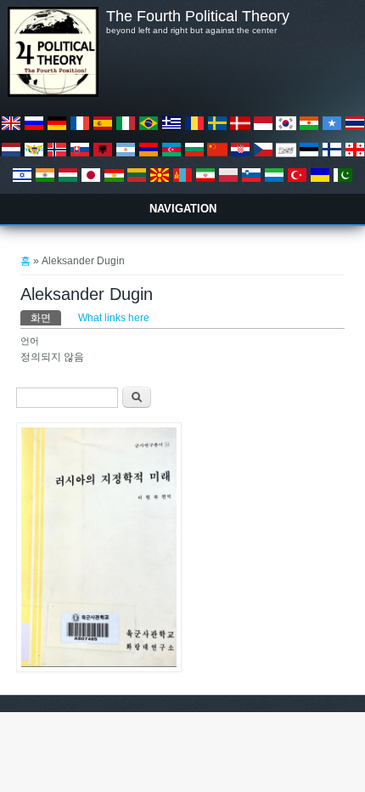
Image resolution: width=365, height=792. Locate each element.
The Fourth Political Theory (197, 16)
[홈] (53, 93)
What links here (113, 318)
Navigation (182, 208)
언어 (29, 341)
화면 (46, 318)
